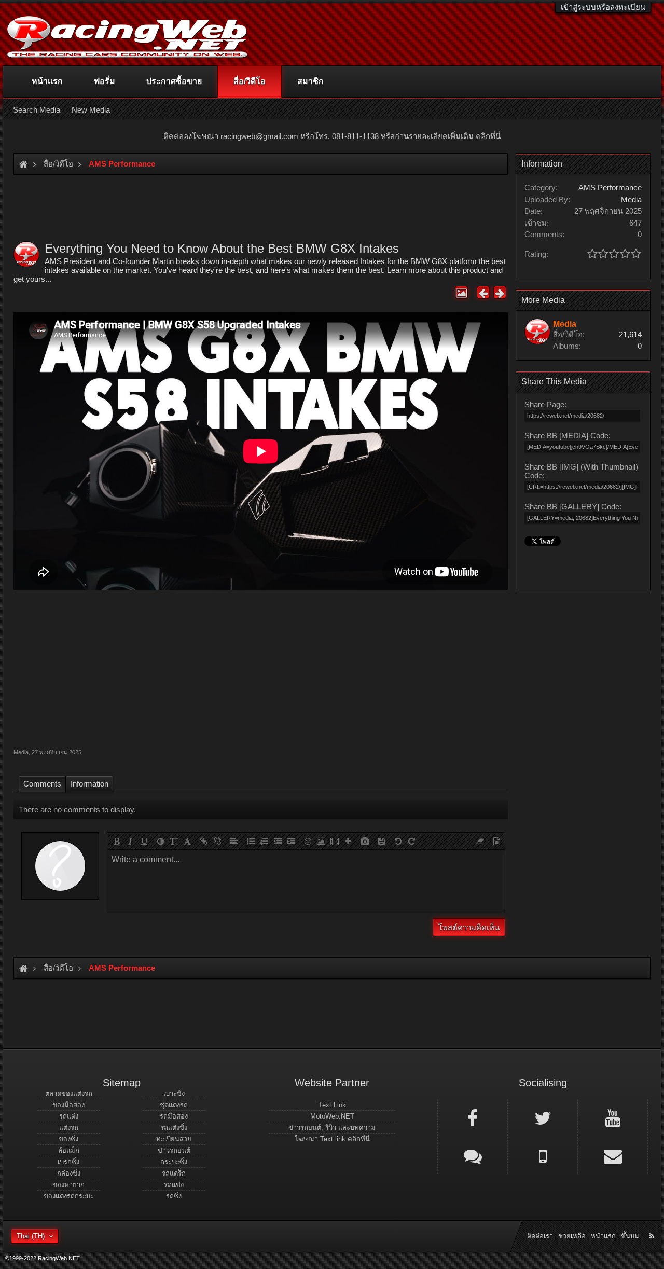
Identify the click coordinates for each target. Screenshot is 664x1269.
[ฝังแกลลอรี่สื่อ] (364, 841)
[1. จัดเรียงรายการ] (264, 841)
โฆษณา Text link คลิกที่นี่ (332, 1139)
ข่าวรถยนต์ (174, 1150)
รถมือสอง (174, 1116)
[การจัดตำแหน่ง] (234, 841)
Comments (42, 783)
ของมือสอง (68, 1105)
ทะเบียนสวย (173, 1139)
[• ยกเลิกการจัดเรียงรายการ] (250, 841)
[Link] (204, 841)
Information (89, 783)
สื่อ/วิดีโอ (249, 81)
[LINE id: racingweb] (472, 1155)
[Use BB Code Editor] (496, 841)
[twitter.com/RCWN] (542, 1117)
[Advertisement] (260, 667)
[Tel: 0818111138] (542, 1155)
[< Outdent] (277, 841)
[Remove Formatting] (480, 841)
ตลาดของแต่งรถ (68, 1093)
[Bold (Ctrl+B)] (116, 841)
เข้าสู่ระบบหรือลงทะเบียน (603, 7)
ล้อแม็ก (68, 1150)
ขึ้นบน (630, 1236)
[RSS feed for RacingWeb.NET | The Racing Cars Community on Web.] (652, 1224)
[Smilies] (307, 841)
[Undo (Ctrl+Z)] (398, 841)
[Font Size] (174, 841)
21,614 (630, 334)
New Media (91, 109)
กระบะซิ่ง (173, 1162)
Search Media (36, 109)
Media (21, 752)
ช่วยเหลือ (572, 1236)
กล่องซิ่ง (68, 1173)
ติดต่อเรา (540, 1236)
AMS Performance (610, 187)
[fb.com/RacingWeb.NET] (472, 1117)
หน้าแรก (47, 81)
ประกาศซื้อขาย (174, 81)
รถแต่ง (68, 1116)
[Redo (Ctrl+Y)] (411, 841)
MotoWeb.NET (332, 1116)
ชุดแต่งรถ (174, 1105)
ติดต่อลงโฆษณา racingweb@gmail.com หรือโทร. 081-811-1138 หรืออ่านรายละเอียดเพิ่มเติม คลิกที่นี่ (332, 136)
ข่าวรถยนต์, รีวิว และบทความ (332, 1128)
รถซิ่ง (174, 1196)
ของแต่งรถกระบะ (69, 1196)
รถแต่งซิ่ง (173, 1128)
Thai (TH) (31, 1236)
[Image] (321, 841)
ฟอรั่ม (104, 81)
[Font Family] (187, 841)
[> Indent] (291, 841)
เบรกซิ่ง (68, 1162)
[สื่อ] (334, 841)
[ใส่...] (348, 841)
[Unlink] (217, 841)
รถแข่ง (174, 1185)
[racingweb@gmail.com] (612, 1155)
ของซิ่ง (68, 1139)
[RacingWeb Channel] (612, 1117)
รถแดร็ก (174, 1173)
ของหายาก (68, 1185)
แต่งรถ (68, 1128)
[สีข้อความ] (160, 841)
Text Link (332, 1105)
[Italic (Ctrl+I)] (130, 841)
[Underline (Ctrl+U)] (143, 841)
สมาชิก (310, 81)
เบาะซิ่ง (174, 1093)
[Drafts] (381, 841)
